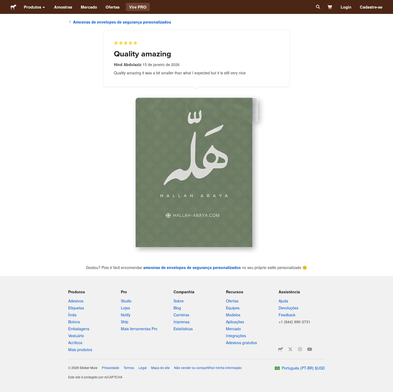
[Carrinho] (330, 7)
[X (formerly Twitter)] (290, 349)
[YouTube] (309, 349)
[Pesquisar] (317, 7)
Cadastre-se (371, 7)
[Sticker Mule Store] (281, 349)
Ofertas (113, 7)
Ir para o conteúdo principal (4, 4)
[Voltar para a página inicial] (13, 7)
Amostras (63, 7)
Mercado (89, 7)
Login (346, 7)
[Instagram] (300, 349)
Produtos (32, 7)
